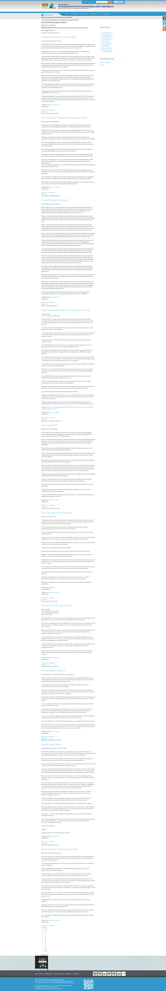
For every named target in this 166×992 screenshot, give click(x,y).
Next (46, 949)
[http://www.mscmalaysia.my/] (104, 973)
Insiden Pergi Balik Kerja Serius (55, 200)
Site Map (75, 973)
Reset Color (42, 961)
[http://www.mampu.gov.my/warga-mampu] (123, 973)
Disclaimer (68, 973)
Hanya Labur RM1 (49, 425)
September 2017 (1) (107, 36)
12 (45, 934)
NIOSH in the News (105, 62)
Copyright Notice (59, 973)
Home (66, 14)
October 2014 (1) (107, 43)
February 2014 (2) (107, 48)
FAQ (100, 14)
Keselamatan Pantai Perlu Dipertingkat (58, 37)
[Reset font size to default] (43, 967)
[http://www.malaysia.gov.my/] (95, 973)
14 (45, 937)
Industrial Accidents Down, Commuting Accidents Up (65, 310)
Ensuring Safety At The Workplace (56, 512)
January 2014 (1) (106, 50)
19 (45, 946)
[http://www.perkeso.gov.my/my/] (119, 973)
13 (45, 936)
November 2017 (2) (107, 32)
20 (45, 948)
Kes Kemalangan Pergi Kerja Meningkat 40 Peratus (64, 117)
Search (110, 2)
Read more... (44, 111)
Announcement (84, 14)
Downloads (94, 14)
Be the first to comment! (48, 110)
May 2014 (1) (105, 46)
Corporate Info (74, 14)
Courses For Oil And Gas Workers (56, 605)
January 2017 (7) (106, 39)
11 (45, 932)
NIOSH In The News (61, 22)
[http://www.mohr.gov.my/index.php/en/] (109, 973)
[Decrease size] (45, 967)
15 (45, 939)
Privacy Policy (38, 973)
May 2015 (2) (105, 41)
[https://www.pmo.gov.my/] (100, 973)
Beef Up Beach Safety (51, 744)
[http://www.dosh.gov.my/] (114, 973)
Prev (46, 930)
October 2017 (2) (107, 34)
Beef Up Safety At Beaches (53, 670)
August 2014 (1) (106, 44)
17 (45, 942)
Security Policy (48, 973)
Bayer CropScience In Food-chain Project (60, 849)
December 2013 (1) (107, 51)
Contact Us (107, 14)
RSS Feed (102, 65)
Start (46, 929)
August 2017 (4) (106, 38)
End (46, 951)
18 (45, 944)
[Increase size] (41, 967)
